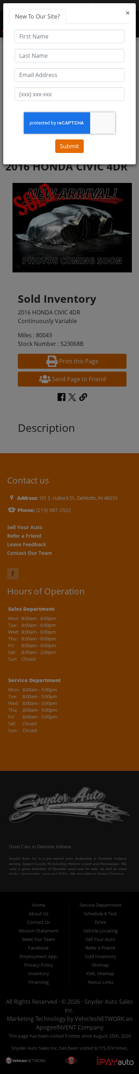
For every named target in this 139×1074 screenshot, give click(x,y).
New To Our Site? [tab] (37, 16)
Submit (69, 146)
